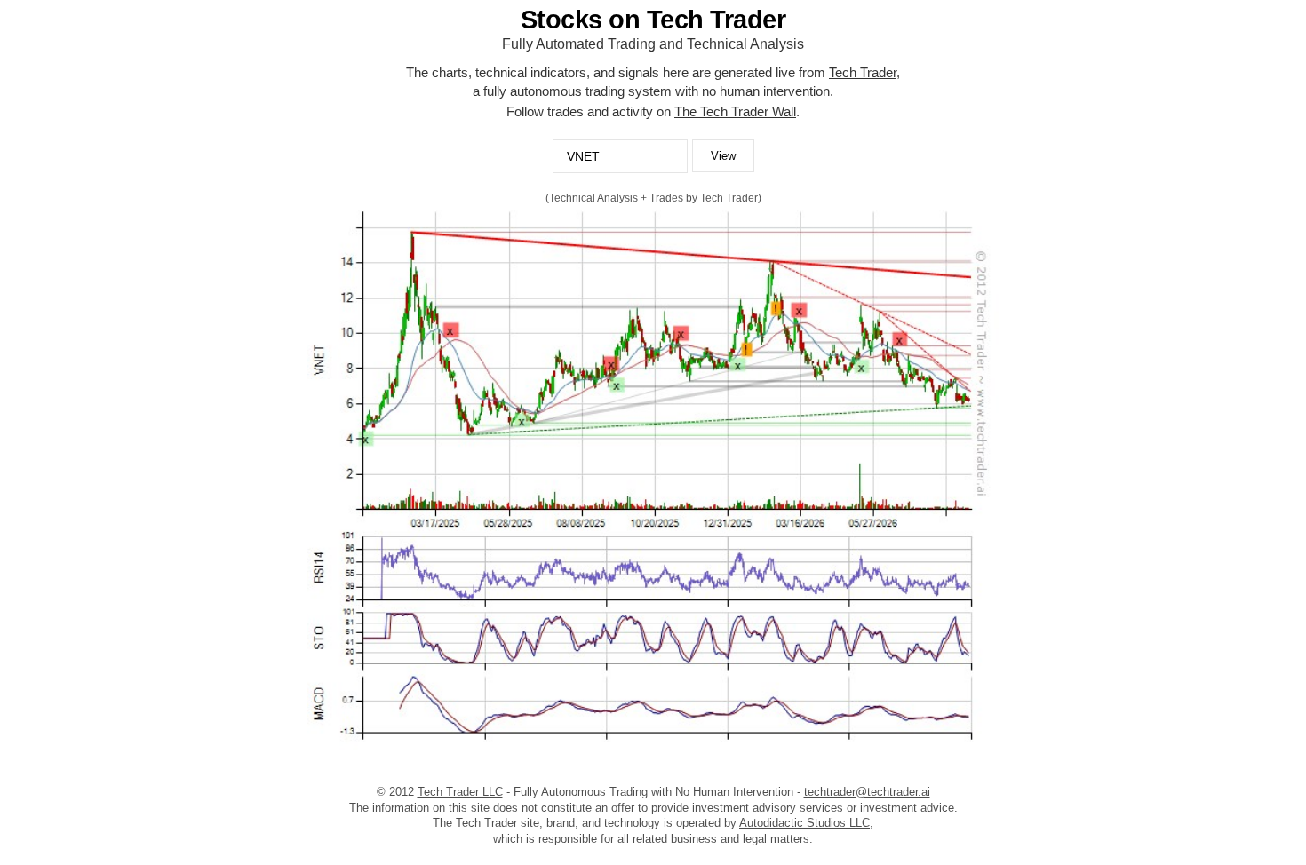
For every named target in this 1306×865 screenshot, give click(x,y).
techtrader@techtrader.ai (867, 791)
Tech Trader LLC (460, 791)
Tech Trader (862, 72)
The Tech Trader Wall (735, 111)
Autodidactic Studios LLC (804, 822)
